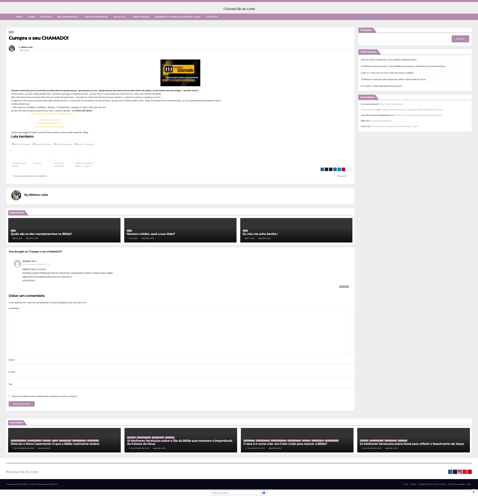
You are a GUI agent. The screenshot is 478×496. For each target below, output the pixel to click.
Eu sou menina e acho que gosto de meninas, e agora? (394, 126)
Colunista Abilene (34, 440)
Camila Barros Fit (368, 110)
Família (55, 440)
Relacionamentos (67, 17)
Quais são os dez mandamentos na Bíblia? (41, 234)
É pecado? (46, 17)
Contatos (212, 17)
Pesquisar (366, 30)
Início (19, 17)
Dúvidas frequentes (96, 17)
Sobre (31, 17)
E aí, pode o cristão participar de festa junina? (381, 86)
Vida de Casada (93, 440)
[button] (470, 17)
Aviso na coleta (220, 493)
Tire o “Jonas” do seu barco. (391, 104)
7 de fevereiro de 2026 (23, 448)
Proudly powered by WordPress (17, 484)
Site (10, 384)
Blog (11, 32)
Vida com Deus (249, 440)
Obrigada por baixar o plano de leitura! (432, 484)
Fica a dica (120, 17)
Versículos (170, 437)
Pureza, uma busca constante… (31, 176)
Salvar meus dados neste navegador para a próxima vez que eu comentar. (44, 396)
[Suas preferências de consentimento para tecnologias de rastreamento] (473, 491)
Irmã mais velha (65, 440)
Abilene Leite (27, 47)
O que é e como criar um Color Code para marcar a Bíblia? (387, 73)
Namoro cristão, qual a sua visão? (151, 234)
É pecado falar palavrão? (381, 121)
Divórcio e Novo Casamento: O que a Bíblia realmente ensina (389, 60)
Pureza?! (342, 176)
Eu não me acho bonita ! (260, 234)
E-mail (12, 372)
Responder (344, 286)
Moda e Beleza (141, 17)
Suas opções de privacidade (245, 493)
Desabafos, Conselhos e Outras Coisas (177, 17)
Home (406, 484)
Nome (12, 360)
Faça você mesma (294, 440)
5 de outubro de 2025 (139, 448)
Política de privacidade (456, 484)
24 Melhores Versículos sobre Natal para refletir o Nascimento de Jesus (393, 79)
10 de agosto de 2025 (372, 448)
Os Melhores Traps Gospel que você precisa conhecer (418, 115)
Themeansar (53, 484)
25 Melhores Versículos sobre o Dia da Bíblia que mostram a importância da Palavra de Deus (403, 66)
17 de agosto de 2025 (255, 448)
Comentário (14, 308)
